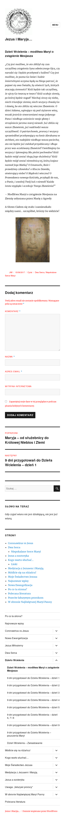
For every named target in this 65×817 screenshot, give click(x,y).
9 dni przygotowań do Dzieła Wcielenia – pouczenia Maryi (29, 734)
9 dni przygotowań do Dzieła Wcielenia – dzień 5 (33, 707)
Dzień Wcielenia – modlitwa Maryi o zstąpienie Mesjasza (33, 669)
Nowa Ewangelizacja (20, 585)
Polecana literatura (19, 593)
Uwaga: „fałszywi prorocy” (19, 787)
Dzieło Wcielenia (14, 660)
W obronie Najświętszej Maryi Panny (30, 601)
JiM (10, 272)
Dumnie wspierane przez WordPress (40, 811)
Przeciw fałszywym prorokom (25, 597)
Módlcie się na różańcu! (22, 572)
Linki (14, 564)
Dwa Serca (39, 272)
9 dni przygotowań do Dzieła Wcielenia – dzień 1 (33, 678)
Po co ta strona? (17, 589)
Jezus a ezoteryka (18, 555)
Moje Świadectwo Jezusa (22, 576)
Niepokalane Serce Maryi (26, 551)
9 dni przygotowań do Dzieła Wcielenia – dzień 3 (33, 692)
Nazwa (10, 356)
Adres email (13, 371)
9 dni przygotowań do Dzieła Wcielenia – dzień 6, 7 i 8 (32, 716)
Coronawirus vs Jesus (20, 543)
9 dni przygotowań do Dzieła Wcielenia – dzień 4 (33, 700)
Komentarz (13, 311)
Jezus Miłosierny (14, 645)
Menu (55, 24)
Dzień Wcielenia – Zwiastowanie (24, 743)
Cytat (30, 272)
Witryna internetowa (18, 386)
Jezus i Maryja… (18, 39)
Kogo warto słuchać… (21, 559)
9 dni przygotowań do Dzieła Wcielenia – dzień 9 (33, 725)
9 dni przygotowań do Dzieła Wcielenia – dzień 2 (33, 685)
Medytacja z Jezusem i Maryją (25, 568)
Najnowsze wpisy (18, 580)
